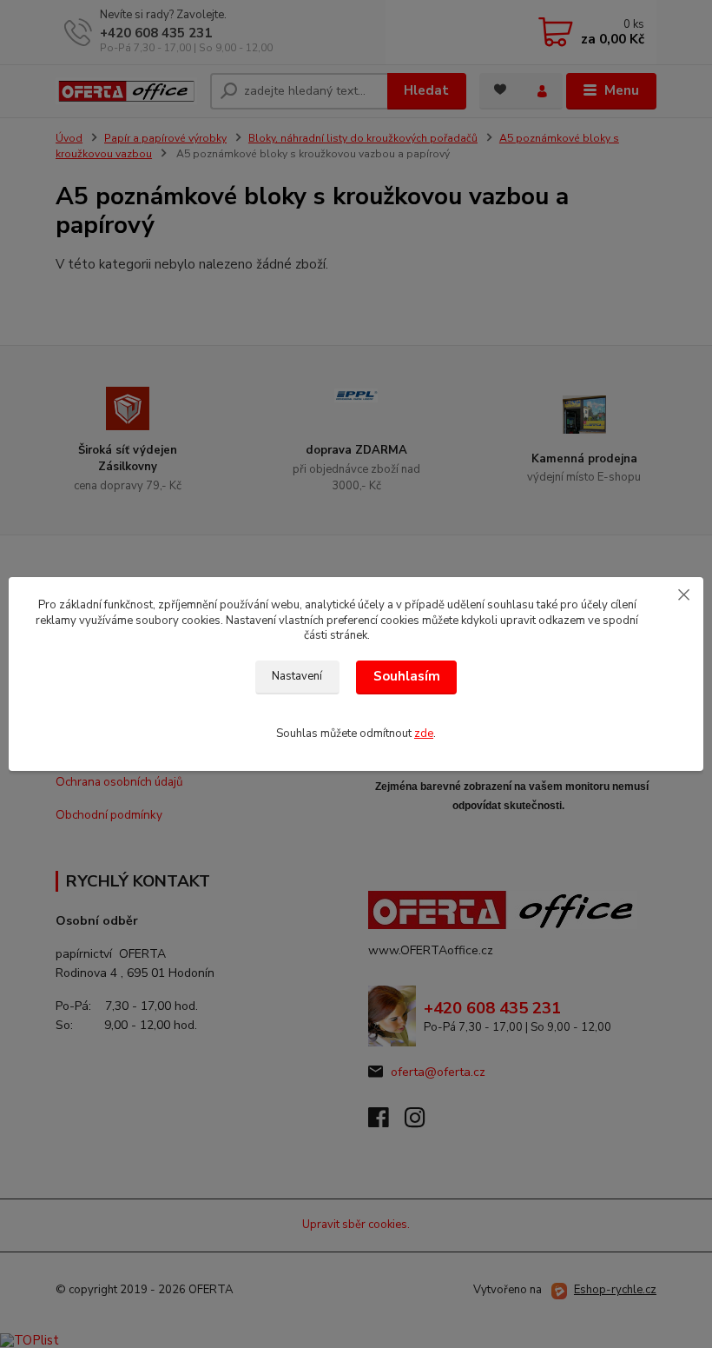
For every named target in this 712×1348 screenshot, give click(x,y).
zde (423, 733)
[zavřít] (683, 594)
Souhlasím (406, 676)
